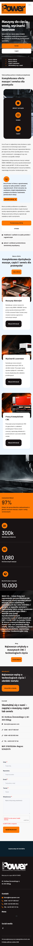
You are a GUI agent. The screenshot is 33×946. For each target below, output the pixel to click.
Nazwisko (6, 771)
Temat (5, 788)
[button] (16, 916)
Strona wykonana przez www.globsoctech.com (16, 939)
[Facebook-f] (2, 928)
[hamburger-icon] (30, 4)
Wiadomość (7, 797)
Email (5, 779)
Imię (5, 762)
